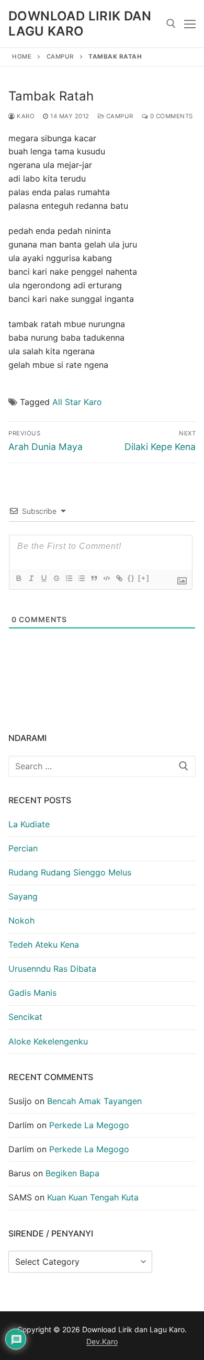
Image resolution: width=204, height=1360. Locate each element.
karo (25, 116)
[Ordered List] (68, 578)
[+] (144, 578)
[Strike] (56, 578)
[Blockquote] (93, 578)
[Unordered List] (81, 578)
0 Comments (170, 116)
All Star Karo (77, 402)
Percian (23, 848)
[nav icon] (190, 24)
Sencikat (25, 1016)
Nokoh (21, 920)
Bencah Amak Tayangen (94, 1101)
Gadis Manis (32, 992)
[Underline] (43, 578)
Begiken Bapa (72, 1173)
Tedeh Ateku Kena (43, 944)
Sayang (23, 896)
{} (131, 578)
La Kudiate (29, 824)
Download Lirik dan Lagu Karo (79, 23)
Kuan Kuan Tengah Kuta (93, 1197)
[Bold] (18, 578)
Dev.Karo (102, 1341)
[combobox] (102, 767)
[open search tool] (171, 23)
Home (21, 56)
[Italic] (31, 578)
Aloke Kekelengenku (48, 1041)
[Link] (118, 578)
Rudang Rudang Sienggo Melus (69, 872)
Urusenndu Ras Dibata (52, 968)
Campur (60, 56)
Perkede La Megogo (89, 1125)
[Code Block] (106, 578)
